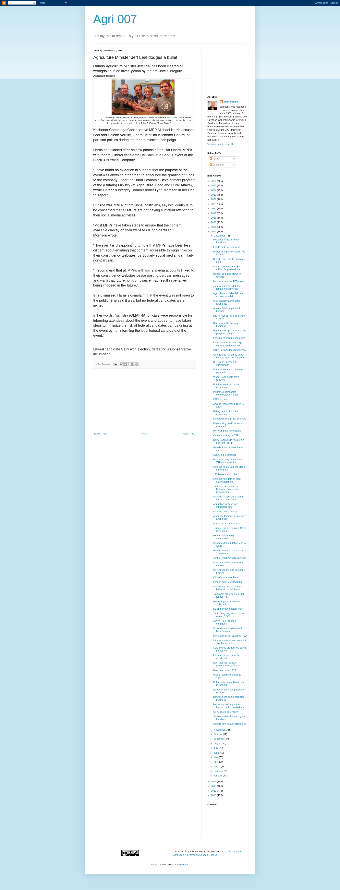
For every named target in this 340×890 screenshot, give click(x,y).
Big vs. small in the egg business (225, 324)
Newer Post (100, 433)
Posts (215, 158)
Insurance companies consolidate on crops (225, 393)
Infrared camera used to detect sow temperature (229, 642)
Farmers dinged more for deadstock (226, 656)
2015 (214, 231)
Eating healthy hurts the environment (225, 413)
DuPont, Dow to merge (225, 511)
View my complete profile (220, 144)
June (217, 752)
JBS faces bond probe (225, 474)
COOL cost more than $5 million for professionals (227, 268)
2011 (214, 795)
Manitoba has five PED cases (229, 281)
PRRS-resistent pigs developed (224, 537)
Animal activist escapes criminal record (225, 505)
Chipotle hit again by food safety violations (227, 480)
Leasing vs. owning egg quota (229, 338)
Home (145, 433)
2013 (214, 786)
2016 (214, 227)
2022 (214, 199)
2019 (214, 213)
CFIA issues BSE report (225, 712)
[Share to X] (129, 364)
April (216, 762)
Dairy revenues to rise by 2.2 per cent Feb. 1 (228, 441)
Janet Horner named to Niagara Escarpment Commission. (225, 489)
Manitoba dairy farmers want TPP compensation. (228, 461)
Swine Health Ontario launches (230, 557)
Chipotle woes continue (225, 577)
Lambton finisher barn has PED (230, 635)
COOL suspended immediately (229, 350)
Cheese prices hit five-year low (229, 418)
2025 (214, 185)
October (218, 734)
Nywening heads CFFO (225, 670)
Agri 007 (115, 19)
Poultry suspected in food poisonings (226, 386)
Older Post (189, 433)
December (219, 235)
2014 (214, 781)
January (218, 775)
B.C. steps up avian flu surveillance (225, 363)
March (217, 766)
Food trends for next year (226, 247)
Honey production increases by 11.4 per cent (230, 552)
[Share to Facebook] (133, 364)
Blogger (184, 864)
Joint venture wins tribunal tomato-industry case (227, 287)
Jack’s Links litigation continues (224, 622)
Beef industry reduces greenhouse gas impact (227, 664)
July (216, 748)
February (219, 771)
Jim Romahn (231, 101)
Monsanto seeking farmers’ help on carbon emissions (228, 706)
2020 (214, 208)
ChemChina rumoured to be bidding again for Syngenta (229, 356)
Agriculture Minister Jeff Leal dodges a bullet (228, 295)
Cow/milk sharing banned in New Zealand (228, 629)
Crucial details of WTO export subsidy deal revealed (228, 344)
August (218, 743)
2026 (214, 181)
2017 (214, 222)
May (216, 757)
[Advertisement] (144, 402)
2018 (214, 217)
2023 (214, 194)
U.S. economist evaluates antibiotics (226, 302)
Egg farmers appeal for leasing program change (229, 332)
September (220, 739)
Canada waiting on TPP (226, 435)
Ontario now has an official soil (229, 724)
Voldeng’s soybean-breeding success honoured (228, 498)
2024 (214, 190)
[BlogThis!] (125, 364)
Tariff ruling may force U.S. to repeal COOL (228, 615)
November (219, 729)
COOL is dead (220, 399)
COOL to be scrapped (225, 455)
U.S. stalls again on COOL (227, 523)
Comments (218, 165)
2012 (214, 790)
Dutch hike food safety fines (228, 608)
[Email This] (122, 364)
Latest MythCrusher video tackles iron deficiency (227, 588)
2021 (214, 204)
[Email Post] (115, 364)
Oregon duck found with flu (227, 582)
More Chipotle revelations (227, 430)
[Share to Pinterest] (137, 364)
